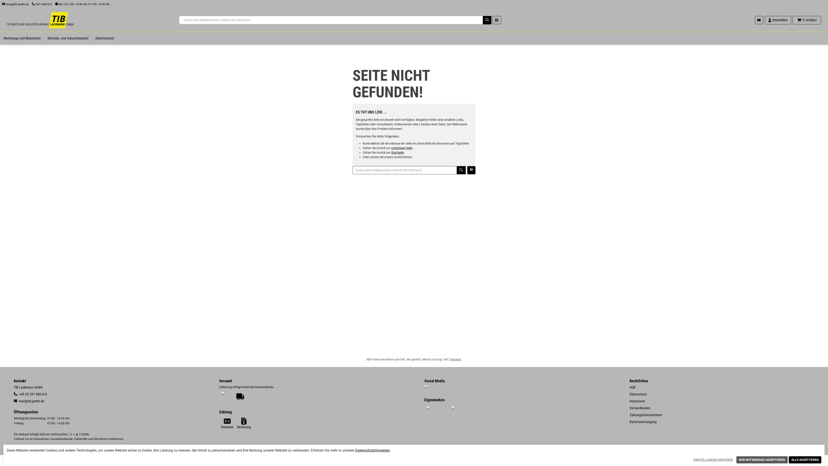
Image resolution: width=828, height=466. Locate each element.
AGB (632, 387)
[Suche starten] (487, 20)
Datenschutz (638, 394)
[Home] (40, 20)
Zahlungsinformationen (646, 415)
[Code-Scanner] (496, 20)
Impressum (637, 401)
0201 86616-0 (43, 4)
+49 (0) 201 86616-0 (32, 394)
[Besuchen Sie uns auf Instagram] (426, 387)
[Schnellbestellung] (759, 20)
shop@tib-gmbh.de (17, 4)
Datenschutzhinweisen (372, 450)
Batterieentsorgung (643, 422)
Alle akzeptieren (805, 459)
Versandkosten (640, 408)
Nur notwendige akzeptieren (762, 459)
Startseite (397, 152)
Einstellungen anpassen (713, 459)
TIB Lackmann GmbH (28, 387)
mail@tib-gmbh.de (31, 401)
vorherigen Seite (401, 148)
